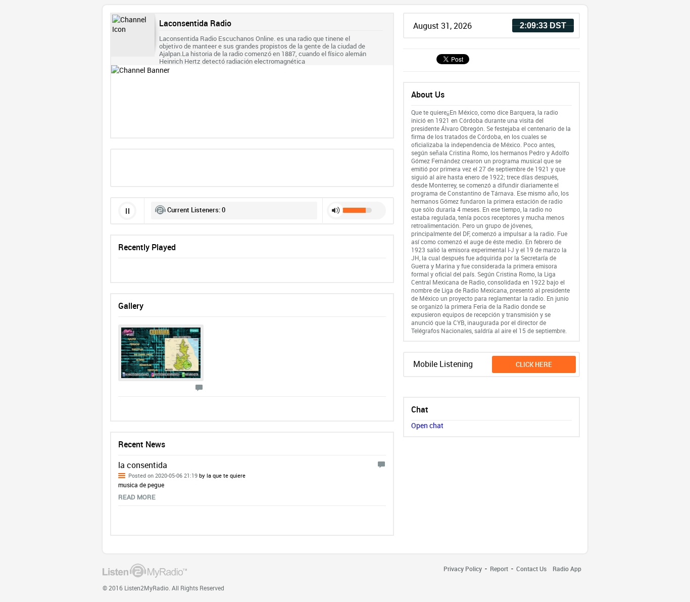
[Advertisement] (252, 167)
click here (534, 364)
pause (127, 211)
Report (499, 569)
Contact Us (531, 569)
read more (137, 496)
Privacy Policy (462, 569)
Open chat (427, 425)
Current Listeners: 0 (196, 209)
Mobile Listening (443, 363)
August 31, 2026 (442, 25)
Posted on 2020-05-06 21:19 (186, 475)
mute (336, 210)
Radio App (567, 569)
